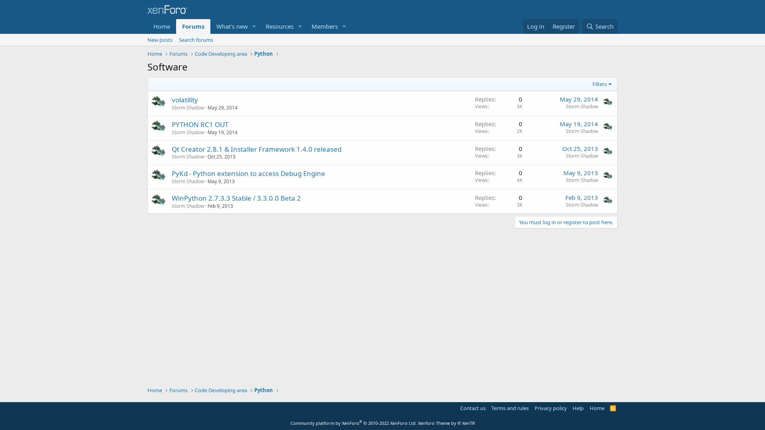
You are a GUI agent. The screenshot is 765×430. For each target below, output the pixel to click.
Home (161, 26)
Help (578, 408)
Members (325, 26)
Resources (280, 26)
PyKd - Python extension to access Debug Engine (248, 173)
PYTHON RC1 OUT (200, 124)
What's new (232, 26)
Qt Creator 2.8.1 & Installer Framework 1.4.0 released (256, 149)
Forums (193, 26)
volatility (185, 99)
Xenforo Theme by (446, 423)
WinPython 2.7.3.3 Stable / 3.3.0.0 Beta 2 (236, 198)
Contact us (473, 408)
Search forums (196, 39)
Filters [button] (599, 84)
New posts (160, 39)
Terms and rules (510, 408)
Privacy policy (551, 408)
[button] (254, 26)
